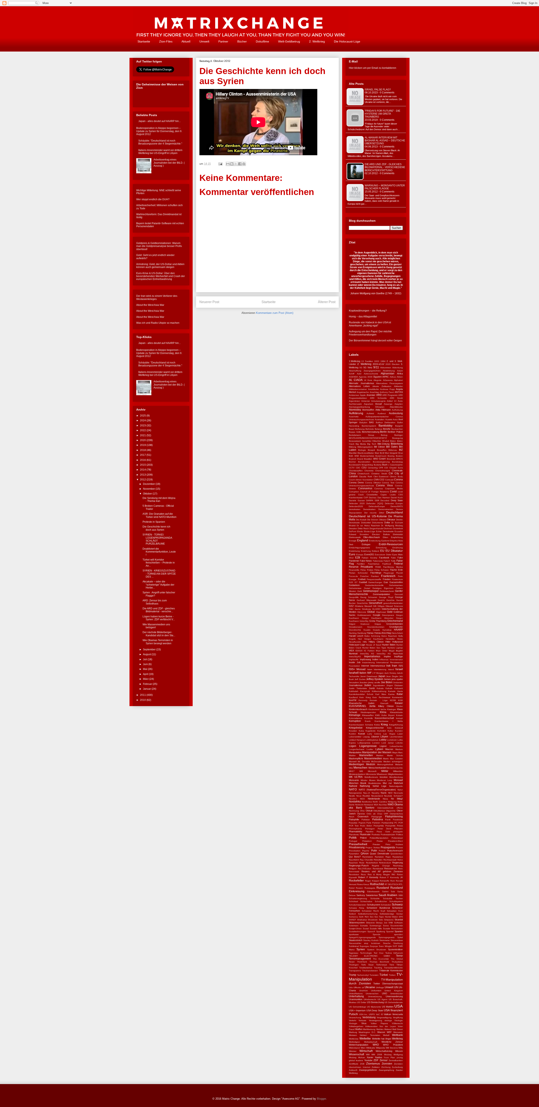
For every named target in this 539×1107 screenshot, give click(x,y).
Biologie (362, 450)
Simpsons (389, 920)
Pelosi (400, 826)
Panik (388, 819)
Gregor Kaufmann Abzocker (377, 618)
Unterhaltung (356, 996)
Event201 (369, 554)
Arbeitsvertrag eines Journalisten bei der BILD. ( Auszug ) (169, 162)
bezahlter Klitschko (371, 441)
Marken (379, 755)
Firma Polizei (366, 570)
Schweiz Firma (356, 908)
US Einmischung (375, 1002)
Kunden (399, 731)
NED (390, 793)
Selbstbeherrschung (368, 914)
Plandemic (354, 834)
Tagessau (353, 953)
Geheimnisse (355, 588)
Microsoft (372, 771)
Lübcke (399, 743)
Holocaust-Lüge (357, 644)
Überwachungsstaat (392, 983)
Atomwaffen (368, 409)
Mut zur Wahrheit (393, 783)
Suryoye (374, 946)
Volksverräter (371, 1026)
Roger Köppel (372, 881)
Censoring (373, 468)
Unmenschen (372, 993)
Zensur (384, 1060)
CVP (366, 497)
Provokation (354, 851)
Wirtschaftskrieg (384, 1051)
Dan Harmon (384, 497)
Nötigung (392, 802)
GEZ (351, 606)
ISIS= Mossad (357, 669)
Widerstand (354, 1048)
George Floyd (386, 597)
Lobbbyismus (372, 740)
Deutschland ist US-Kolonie (368, 516)
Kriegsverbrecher (375, 728)
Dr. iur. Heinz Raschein (368, 525)
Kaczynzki (365, 691)
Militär (384, 771)
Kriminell (399, 728)
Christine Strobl (379, 473)
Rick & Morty (375, 874)
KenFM (352, 700)
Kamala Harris (395, 691)
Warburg (353, 1032)
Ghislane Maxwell (363, 606)
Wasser (381, 1032)
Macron (389, 749)
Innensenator (396, 659)
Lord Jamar (388, 743)
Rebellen (378, 860)
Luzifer (370, 749)
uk (363, 987)
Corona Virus (384, 485)
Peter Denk (384, 828)
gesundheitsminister (393, 603)
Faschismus (373, 564)
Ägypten (377, 376)
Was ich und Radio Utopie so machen (157, 322)
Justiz (372, 688)
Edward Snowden (359, 534)
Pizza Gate (383, 831)
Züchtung (386, 1067)
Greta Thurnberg (378, 621)
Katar (400, 694)
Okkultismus (379, 811)
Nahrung (365, 786)
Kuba (361, 731)
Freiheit (362, 579)
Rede (361, 863)
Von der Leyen (387, 1026)
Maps (395, 752)
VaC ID (379, 1014)
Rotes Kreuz (363, 884)
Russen (359, 888)
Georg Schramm (368, 597)
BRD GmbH (379, 458)
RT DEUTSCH (391, 884)
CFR (381, 468)
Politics (399, 834)
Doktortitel (366, 522)
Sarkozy (360, 895)
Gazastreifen (396, 582)
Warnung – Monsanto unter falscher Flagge (385, 187)
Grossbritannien (394, 624)
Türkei (383, 974)
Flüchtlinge (375, 572)
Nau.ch (366, 793)
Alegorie (378, 380)
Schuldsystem (396, 901)
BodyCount (380, 456)
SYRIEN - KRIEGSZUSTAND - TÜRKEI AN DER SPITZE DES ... (159, 573)
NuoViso (383, 804)
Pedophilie (390, 826)
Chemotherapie (382, 470)
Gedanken (354, 585)
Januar (147, 688)
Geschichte (362, 603)
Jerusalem (354, 682)
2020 (143, 440)
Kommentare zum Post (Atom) (274, 312)
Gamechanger (375, 582)
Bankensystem (369, 426)
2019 (143, 445)
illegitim (399, 651)
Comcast (389, 480)
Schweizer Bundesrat (378, 908)
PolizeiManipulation (379, 838)
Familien (361, 564)
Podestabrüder (388, 834)
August (147, 654)
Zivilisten (376, 1067)
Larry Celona (374, 734)
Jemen (387, 679)
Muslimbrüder (374, 783)
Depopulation (355, 513)
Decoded (384, 500)
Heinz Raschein (389, 636)
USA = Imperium (357, 1010)
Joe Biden (386, 682)
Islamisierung (380, 669)
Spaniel (390, 931)
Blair (377, 453)
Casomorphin (396, 465)
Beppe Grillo (355, 432)
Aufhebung (397, 410)
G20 (351, 582)
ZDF (376, 1060)
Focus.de (353, 576)
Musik (363, 783)
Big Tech (371, 444)
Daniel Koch (397, 497)
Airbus (393, 377)
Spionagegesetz (387, 937)
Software (398, 922)
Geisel (367, 588)
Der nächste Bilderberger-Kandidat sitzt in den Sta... (159, 634)
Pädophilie (354, 819)
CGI (386, 468)
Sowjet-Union (355, 928)
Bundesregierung (381, 462)
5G (360, 367)
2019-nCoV (378, 364)
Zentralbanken (396, 1060)
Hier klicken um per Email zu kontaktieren (372, 67)
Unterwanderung (394, 996)
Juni (145, 664)
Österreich (363, 816)
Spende (376, 934)
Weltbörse (354, 1039)
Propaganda (388, 847)
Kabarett (398, 688)
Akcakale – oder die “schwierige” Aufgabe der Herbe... (158, 584)
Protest (399, 847)
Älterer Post (326, 302)
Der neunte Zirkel (374, 513)
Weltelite (365, 1038)
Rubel (352, 888)
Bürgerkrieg (367, 465)
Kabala (380, 688)
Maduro (399, 749)
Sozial (366, 928)
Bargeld (399, 426)
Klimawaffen (368, 715)
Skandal (399, 919)
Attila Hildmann (383, 409)
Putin (374, 850)
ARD (379, 395)
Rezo (363, 874)
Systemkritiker (395, 949)
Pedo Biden (366, 826)
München (353, 783)
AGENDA (353, 377)
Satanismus (372, 895)
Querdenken (397, 853)
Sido (381, 920)
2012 (143, 479)
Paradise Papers (357, 823)
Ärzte (400, 401)
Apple (363, 395)
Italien (362, 672)
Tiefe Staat (367, 965)
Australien (379, 419)
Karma (391, 694)
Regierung (397, 862)
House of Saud (373, 645)
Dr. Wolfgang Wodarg (392, 525)
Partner (223, 41)
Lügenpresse (368, 746)
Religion (353, 868)
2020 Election (393, 364)
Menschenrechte (395, 768)
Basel (351, 429)
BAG (371, 422)
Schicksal (353, 901)
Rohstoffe (384, 881)
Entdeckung (375, 541)
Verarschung (355, 1017)
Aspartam (368, 404)
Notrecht (359, 804)
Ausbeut (382, 413)
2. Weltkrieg (317, 41)
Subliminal (354, 946)
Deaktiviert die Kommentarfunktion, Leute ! (159, 551)
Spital (400, 937)
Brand (360, 459)
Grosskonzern (355, 627)
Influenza (383, 659)
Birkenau (392, 450)
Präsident (367, 841)
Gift (374, 606)
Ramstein (379, 857)
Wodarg (388, 1054)
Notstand (368, 804)
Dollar (387, 522)
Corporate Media (394, 488)
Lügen (352, 746)
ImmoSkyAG (355, 656)
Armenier (365, 401)
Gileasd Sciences (394, 606)
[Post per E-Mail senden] (220, 163)
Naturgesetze (355, 793)
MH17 (352, 771)
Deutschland (394, 512)
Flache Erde (396, 570)
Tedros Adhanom (394, 953)
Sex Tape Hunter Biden (386, 917)
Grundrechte (355, 630)
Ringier (386, 874)
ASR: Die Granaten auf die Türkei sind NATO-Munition (159, 515)
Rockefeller (356, 880)
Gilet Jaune (355, 609)
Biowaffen (382, 450)
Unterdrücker (396, 993)
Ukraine (370, 987)
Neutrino (353, 799)
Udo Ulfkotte (355, 987)
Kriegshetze (356, 727)
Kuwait (361, 733)
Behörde (370, 429)
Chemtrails (397, 470)
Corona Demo (356, 482)
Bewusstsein (355, 441)
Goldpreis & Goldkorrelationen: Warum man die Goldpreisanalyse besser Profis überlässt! (159, 246)
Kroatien (353, 731)
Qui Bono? (355, 856)
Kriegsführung (396, 725)
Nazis (384, 792)
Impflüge (398, 656)
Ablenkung (397, 367)
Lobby (382, 739)
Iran (394, 665)
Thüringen (354, 965)
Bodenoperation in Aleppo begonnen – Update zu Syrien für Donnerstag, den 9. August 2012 (159, 131)
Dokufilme (262, 41)
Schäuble (375, 898)
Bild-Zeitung (384, 444)
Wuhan (361, 1057)
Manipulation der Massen (376, 752)
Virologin (353, 1023)
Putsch (382, 851)
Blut (387, 453)
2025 (143, 415)
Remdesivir (378, 868)
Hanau (370, 633)
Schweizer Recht (370, 911)
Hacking (353, 633)
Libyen (384, 736)
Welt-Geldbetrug (289, 41)
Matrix (386, 758)
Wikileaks (370, 1048)
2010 (143, 700)
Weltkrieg (397, 1038)
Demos (399, 509)
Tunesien (374, 975)
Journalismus (356, 685)
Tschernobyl (363, 975)
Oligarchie (391, 811)
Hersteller (390, 639)
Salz (393, 891)
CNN (376, 479)
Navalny (375, 793)
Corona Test (388, 482)
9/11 (376, 367)
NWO (391, 804)
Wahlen (380, 1029)
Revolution (354, 874)
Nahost (353, 786)
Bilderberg (397, 443)
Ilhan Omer (381, 651)
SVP (395, 946)
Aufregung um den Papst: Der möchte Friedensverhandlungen (370, 333)
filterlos (399, 567)
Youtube (368, 1060)
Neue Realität (363, 796)
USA (398, 1006)
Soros (386, 925)
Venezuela (397, 1014)
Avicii (395, 419)
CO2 (381, 479)
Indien (375, 659)
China (352, 473)
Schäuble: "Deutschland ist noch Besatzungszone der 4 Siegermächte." (160, 142)
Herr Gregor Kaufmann (370, 639)
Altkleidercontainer (358, 389)
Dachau (372, 497)
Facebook (384, 557)
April (146, 674)
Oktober (148, 493)
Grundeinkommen (375, 627)
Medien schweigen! (393, 761)
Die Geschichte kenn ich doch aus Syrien (156, 528)
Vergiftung (398, 1017)
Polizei (363, 838)
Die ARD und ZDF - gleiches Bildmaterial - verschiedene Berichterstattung (385, 167)
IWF (369, 672)
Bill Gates (392, 446)
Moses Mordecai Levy (380, 780)
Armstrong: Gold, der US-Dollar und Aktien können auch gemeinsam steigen (160, 266)
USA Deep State (374, 1010)
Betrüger (398, 435)
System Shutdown (376, 949)
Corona (398, 479)
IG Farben (369, 651)
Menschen (360, 767)
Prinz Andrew (394, 844)
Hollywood (397, 641)
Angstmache (363, 392)
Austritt (388, 419)
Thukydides (397, 962)
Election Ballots (381, 534)
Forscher (364, 576)
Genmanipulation (381, 594)
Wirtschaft (366, 1051)
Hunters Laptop (395, 648)
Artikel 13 (391, 401)
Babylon (363, 422)
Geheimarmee (396, 585)
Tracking (378, 967)
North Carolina (380, 802)
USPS (372, 1014)
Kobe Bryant (388, 715)
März (146, 678)
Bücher (242, 41)
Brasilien (368, 459)
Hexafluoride (355, 642)
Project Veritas (373, 847)
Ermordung (381, 547)
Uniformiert (376, 990)
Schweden (386, 905)
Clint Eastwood (381, 476)
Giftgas (381, 606)
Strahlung (398, 943)
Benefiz (387, 429)
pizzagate (398, 831)
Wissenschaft (356, 1054)
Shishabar (362, 920)
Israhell (354, 672)
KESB (393, 700)
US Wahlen (388, 1006)
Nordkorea (367, 802)
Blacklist (353, 453)
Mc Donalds (364, 761)
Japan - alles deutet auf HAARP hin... (159, 121)
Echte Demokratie (385, 531)
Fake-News (366, 560)
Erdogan (366, 544)
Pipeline (370, 831)
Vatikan (387, 1014)
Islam (369, 669)
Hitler (388, 641)
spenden (398, 934)
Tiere (391, 965)
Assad (378, 404)
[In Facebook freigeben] (240, 164)
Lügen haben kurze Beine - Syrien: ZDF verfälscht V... (159, 618)
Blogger (321, 1098)
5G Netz (367, 367)
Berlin (383, 431)
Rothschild (377, 884)
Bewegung (397, 438)
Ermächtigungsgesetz (359, 547)
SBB (400, 895)
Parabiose (398, 819)
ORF (386, 814)
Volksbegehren (356, 1026)
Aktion (400, 377)
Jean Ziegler (392, 676)
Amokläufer (373, 389)
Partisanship (388, 823)
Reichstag (398, 865)
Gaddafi (363, 582)
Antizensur (354, 395)
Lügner (383, 746)
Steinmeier (384, 940)
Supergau (364, 946)
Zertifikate (353, 1064)
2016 (143, 460)
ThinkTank (362, 962)
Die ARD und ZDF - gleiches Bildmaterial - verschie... (159, 610)
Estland (375, 551)
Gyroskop (387, 630)
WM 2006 (376, 1054)
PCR (400, 823)
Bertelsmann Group (361, 435)
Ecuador (399, 531)
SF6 (401, 917)
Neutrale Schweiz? (393, 796)
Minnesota (371, 774)
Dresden (353, 528)
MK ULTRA (356, 777)
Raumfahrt (354, 860)
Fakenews (378, 561)
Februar (148, 684)
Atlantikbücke (396, 407)
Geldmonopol (371, 591)
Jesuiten (363, 682)
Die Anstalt (361, 519)
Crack (361, 494)
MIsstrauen (382, 774)
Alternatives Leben (359, 386)
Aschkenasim (355, 404)
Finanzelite (354, 570)
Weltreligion (354, 1042)
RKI (393, 874)
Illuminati (353, 653)
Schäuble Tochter (393, 898)
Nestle (352, 796)
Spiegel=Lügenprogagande (362, 937)
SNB (390, 922)
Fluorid (399, 573)
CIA (391, 473)
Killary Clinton (386, 706)
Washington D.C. (367, 1032)
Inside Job (354, 662)
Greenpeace (388, 615)
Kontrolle (368, 718)
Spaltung (380, 931)
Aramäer (371, 395)
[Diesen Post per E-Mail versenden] (228, 164)
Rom (392, 881)
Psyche (365, 851)
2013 (143, 474)
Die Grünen (373, 519)
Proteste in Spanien (154, 521)
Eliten (385, 537)
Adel (359, 374)
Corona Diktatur (373, 482)
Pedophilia (379, 826)
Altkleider (398, 386)
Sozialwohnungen (357, 931)
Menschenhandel (377, 767)
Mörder (364, 780)
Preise (380, 841)
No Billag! (397, 798)
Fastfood (386, 564)
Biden (393, 441)
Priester (376, 844)
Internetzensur (377, 665)
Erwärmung (354, 551)
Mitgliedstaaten (395, 774)
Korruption (355, 721)
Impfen (387, 656)
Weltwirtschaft (370, 1042)
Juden (367, 685)
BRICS (399, 459)
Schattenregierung (358, 898)
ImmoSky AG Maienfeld (390, 653)
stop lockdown (372, 943)
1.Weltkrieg (354, 361)
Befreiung (360, 429)
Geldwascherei (387, 591)
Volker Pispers (379, 1023)
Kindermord (374, 709)
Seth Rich (364, 917)
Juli (145, 659)
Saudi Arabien (388, 895)
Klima (383, 712)
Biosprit (371, 450)
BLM (382, 453)
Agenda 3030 (365, 377)
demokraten (354, 509)
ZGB (362, 1064)
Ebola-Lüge (369, 531)
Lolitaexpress (364, 743)
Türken (392, 975)
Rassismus (397, 857)
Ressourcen (390, 868)
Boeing (391, 456)
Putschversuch (395, 850)
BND (357, 456)
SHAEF (352, 920)
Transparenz (355, 970)
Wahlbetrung (369, 1029)
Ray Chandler (366, 860)
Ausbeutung (396, 413)
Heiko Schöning (372, 636)
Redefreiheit (372, 863)
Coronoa (378, 488)
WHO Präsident (393, 1044)
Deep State (397, 500)
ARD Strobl (396, 398)
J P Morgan (378, 673)
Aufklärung (356, 413)
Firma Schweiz (381, 570)
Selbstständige (387, 914)
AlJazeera (388, 380)
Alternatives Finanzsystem (389, 383)
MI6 (361, 771)
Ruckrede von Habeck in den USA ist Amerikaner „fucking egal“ (370, 324)
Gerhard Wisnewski (366, 600)
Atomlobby (355, 409)
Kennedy (363, 700)
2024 (143, 420)
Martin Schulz (395, 755)
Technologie (366, 953)
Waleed (388, 1029)
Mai (145, 669)
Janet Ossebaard (368, 676)
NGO (362, 799)
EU (382, 550)
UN (396, 987)
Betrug (384, 435)
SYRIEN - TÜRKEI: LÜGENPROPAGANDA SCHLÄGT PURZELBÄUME (157, 539)
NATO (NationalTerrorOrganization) (377, 789)
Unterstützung (375, 996)
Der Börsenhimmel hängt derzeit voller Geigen (375, 340)
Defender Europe (394, 503)
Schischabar (366, 901)
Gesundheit (375, 603)
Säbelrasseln (373, 891)
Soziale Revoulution (393, 928)
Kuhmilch (381, 731)
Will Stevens (392, 1048)
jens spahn (397, 679)
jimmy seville (374, 682)
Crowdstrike (372, 494)
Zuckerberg (397, 1067)
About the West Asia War (150, 305)
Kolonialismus (355, 718)
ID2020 (359, 651)
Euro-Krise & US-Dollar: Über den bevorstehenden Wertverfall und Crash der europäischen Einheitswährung (160, 276)
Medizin (370, 764)
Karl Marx (380, 694)
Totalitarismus (365, 967)
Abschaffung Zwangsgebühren (365, 371)
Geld (359, 591)
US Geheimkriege (357, 1007)
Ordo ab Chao (374, 814)
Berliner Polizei (395, 432)
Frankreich (388, 576)
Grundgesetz (396, 627)
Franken (375, 576)
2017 (143, 454)
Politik (353, 837)
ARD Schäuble (378, 398)
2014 (143, 469)
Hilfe (365, 642)
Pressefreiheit (358, 844)
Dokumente (377, 522)
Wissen (399, 1051)
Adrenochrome (371, 374)
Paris (368, 823)
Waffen (358, 1029)
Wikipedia (380, 1048)
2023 (143, 425)
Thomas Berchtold (379, 962)
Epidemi (385, 541)
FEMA (378, 567)
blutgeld (394, 453)
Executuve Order (383, 554)
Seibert (352, 914)
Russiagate (369, 888)
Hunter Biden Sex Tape (374, 648)
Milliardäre (398, 771)
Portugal (353, 841)
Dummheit (398, 528)
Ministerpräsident (357, 774)
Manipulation (355, 752)
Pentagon (370, 828)
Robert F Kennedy (368, 877)
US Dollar (361, 1002)
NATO (353, 789)
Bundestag (397, 462)
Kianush (384, 703)
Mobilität (384, 777)
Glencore (361, 612)
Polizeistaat (397, 838)
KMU (377, 715)
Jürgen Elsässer (394, 685)
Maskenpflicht (356, 758)
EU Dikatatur (394, 550)
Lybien (379, 749)
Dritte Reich (363, 528)
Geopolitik (354, 597)
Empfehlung (397, 537)
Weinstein (398, 1032)
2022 (143, 430)
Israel (399, 669)
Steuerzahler (355, 943)
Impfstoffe (354, 659)
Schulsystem (373, 904)
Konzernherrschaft (384, 718)
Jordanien (398, 682)
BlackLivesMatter (366, 453)
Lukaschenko (396, 746)
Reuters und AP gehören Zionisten (382, 871)
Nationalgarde (396, 786)
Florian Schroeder (358, 573)
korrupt (399, 718)
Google (376, 615)
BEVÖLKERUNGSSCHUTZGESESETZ (368, 438)
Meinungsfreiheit (385, 764)
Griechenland (395, 620)
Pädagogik (376, 816)
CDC (358, 468)
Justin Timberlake (358, 688)
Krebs (377, 725)
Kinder (399, 706)
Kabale (389, 688)
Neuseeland (377, 796)
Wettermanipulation (358, 1044)
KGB (400, 700)
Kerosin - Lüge (378, 700)
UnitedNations (356, 993)
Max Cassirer (396, 758)
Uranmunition (355, 999)
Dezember (149, 484)
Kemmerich (397, 697)
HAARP (398, 629)
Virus (364, 1023)
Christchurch (364, 473)
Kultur (390, 731)
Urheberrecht (370, 999)
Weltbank (397, 1035)
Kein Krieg (365, 697)
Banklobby (385, 425)
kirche (383, 709)
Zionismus (373, 1063)
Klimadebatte (396, 712)
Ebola (360, 531)
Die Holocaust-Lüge (347, 41)
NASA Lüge (379, 786)
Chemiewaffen (356, 470)
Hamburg (361, 633)
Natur (400, 790)
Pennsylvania (355, 828)
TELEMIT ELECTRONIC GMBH (369, 956)
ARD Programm (390, 395)
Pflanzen (398, 828)
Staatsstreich (355, 940)
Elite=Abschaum (371, 537)
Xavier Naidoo (374, 1057)
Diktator (383, 519)
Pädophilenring (394, 816)
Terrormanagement (360, 958)
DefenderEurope (377, 506)
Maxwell (352, 761)
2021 (143, 435)
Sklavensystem (357, 922)
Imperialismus (372, 656)
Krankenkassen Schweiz (361, 725)
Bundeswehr (355, 465)
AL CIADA (356, 380)
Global (371, 611)
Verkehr (352, 1020)
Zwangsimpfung (386, 1070)
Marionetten (366, 755)
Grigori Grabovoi (359, 624)
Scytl (382, 911)
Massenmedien (373, 758)
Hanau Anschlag (382, 633)
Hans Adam (397, 633)
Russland (382, 887)
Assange (388, 404)
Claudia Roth (365, 476)
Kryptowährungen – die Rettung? (368, 310)
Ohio (362, 811)
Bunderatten (364, 462)
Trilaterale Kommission (391, 970)
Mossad (398, 780)
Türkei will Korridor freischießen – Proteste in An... (159, 562)
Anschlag (374, 392)
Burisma (378, 465)
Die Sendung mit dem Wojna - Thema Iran (159, 499)
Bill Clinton (379, 446)
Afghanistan (387, 373)
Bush (384, 464)
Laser (400, 734)
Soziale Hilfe (376, 928)
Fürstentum (397, 579)
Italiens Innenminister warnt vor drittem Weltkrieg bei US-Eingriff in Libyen (160, 152)
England (362, 540)
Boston (399, 456)
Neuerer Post (209, 302)
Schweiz (397, 904)
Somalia (364, 925)
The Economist (381, 959)
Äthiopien (379, 407)
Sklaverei (370, 922)
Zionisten (387, 1063)
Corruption (354, 492)
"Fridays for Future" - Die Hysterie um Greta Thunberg (382, 113)
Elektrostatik (355, 537)
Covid (393, 491)
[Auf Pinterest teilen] (244, 164)
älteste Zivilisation (381, 386)
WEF (389, 1032)
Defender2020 (356, 506)
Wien (363, 1048)
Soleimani (353, 925)
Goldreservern (364, 615)
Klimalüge (354, 715)
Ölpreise (361, 814)
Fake (393, 558)
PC (395, 823)
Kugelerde (371, 731)
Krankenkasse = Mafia (389, 721)
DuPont (352, 531)
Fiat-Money (388, 567)
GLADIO (376, 609)
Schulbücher (381, 901)
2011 (143, 694)
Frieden (387, 579)
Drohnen (388, 528)
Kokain (399, 715)
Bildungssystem (365, 447)
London (376, 743)
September (149, 649)
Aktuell (185, 41)
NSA (376, 804)
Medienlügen (356, 764)
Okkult (369, 810)
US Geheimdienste (393, 1002)
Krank (368, 721)
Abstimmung (389, 371)
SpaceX (371, 931)
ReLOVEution (364, 868)
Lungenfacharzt (356, 749)
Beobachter (397, 429)
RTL (401, 884)
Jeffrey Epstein (374, 679)
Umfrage (380, 987)
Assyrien (399, 404)
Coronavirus (365, 488)
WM (368, 1054)
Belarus (378, 429)
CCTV (352, 468)
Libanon (375, 736)
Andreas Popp (387, 389)
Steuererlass (397, 940)
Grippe (378, 624)
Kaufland (353, 697)
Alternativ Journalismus (361, 383)
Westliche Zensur (392, 1042)
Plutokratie (365, 834)
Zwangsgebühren (368, 1070)
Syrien (360, 949)
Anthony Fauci (387, 392)
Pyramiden (354, 853)
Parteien (376, 823)
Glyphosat (381, 612)
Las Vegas (389, 734)
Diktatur (391, 519)
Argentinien (354, 401)
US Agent (382, 999)
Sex (372, 917)
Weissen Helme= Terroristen (364, 1035)
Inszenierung (368, 662)
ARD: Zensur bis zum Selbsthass (155, 602)
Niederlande (374, 798)
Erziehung (366, 551)
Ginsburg (366, 609)
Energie (352, 541)
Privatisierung (357, 847)
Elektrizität (398, 534)
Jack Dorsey (390, 673)
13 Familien (367, 361)
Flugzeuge (389, 573)
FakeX (387, 561)
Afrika (400, 373)
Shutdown (373, 920)
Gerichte (390, 600)
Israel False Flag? (378, 89)
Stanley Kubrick (371, 940)
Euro (352, 554)
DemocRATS (397, 506)
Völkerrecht (397, 1023)
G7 (356, 582)
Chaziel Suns (396, 468)
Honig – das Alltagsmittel (363, 316)
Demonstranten (385, 509)
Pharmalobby (355, 831)
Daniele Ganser (357, 500)
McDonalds (376, 761)
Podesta (376, 834)
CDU (364, 467)
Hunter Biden (388, 644)
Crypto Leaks (387, 494)
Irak (388, 665)
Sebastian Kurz (395, 911)
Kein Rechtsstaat (381, 697)
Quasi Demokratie (379, 853)
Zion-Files (165, 41)
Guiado (376, 630)
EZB (357, 557)
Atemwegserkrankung (359, 407)
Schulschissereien (357, 905)
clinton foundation (364, 480)
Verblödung (369, 1017)
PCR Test (354, 826)
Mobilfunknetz (371, 777)
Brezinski (391, 459)
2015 (143, 464)
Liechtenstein (396, 737)
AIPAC (385, 376)
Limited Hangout (357, 740)
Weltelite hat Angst (381, 1038)
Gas (386, 582)
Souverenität (396, 925)
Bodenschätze (367, 456)
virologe (388, 1020)
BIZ (401, 449)
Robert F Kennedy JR (391, 877)
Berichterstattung (370, 432)
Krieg (384, 724)
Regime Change (381, 865)
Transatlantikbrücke (393, 967)
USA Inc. (363, 1014)
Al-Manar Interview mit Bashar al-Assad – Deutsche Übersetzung (385, 140)
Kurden (352, 734)
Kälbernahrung (379, 691)
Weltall (386, 1035)
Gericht (381, 600)
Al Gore (368, 380)
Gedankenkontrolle (374, 585)
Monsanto (354, 780)
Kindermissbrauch (358, 709)
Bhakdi (385, 441)
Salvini (385, 891)
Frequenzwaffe (374, 579)
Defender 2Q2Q (374, 503)
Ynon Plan (389, 1057)
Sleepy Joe (381, 922)
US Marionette (374, 1007)
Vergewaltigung (384, 1017)
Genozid (399, 594)
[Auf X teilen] (236, 164)
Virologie (398, 1020)
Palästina (377, 819)
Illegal (391, 651)
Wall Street (397, 1029)
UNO (384, 993)
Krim (389, 728)
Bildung (352, 447)
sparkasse (354, 934)
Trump (352, 974)
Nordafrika (355, 801)
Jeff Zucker (360, 679)
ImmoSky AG (367, 653)
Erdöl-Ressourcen (391, 544)
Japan (381, 676)
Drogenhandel (376, 528)
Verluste (362, 1020)
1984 (383, 361)
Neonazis (398, 793)
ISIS (401, 665)
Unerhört (363, 990)
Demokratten (369, 509)
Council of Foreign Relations (374, 492)
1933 (376, 361)
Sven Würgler (385, 946)
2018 (143, 450)
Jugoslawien (379, 685)
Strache (387, 943)
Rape (388, 857)
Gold (389, 611)
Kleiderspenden (368, 712)
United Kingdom (393, 990)
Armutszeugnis (378, 401)
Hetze (400, 639)
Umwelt (204, 41)
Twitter (376, 983)
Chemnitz (369, 470)
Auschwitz (354, 416)
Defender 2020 (357, 503)
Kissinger (391, 709)
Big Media (361, 444)
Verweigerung (375, 1020)
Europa (359, 554)
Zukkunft (353, 1070)
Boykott (352, 459)
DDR (377, 500)
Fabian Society (369, 558)
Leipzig (366, 737)
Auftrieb (370, 413)
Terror (399, 955)
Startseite (143, 41)
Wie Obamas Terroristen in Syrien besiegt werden (158, 642)
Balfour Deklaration (386, 422)
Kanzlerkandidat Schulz (361, 694)
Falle (393, 561)
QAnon (365, 853)
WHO (376, 1044)
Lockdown (392, 740)
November (149, 488)
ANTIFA (399, 392)
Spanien (399, 931)
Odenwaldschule (385, 808)
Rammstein (367, 857)
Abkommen (385, 367)
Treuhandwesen (370, 970)
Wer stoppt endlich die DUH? (152, 199)
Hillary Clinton (376, 641)
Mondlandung (396, 777)
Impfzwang (365, 659)
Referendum (385, 863)
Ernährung (397, 547)
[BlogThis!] (232, 164)
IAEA (351, 650)
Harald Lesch (356, 636)
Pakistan (366, 819)
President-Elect (395, 841)
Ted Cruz (378, 953)
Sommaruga (375, 925)
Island (391, 669)
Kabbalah (353, 691)
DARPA (369, 500)
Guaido (367, 630)
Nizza (385, 799)
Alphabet (398, 380)
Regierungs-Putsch (359, 865)
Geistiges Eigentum (382, 588)
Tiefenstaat (381, 965)
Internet (365, 665)
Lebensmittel (355, 737)
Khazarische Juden (361, 703)
